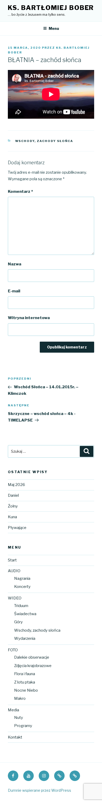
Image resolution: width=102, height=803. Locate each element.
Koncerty (22, 586)
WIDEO (14, 598)
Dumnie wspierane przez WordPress (39, 790)
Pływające (17, 527)
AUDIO (14, 571)
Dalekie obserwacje (31, 657)
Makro (20, 698)
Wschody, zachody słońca (37, 630)
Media (13, 710)
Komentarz (20, 191)
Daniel (13, 495)
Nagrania (22, 578)
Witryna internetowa (29, 317)
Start (12, 560)
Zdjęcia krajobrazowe (33, 665)
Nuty (18, 717)
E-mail (14, 291)
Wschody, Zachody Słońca (44, 141)
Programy (23, 725)
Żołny (13, 506)
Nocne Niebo (26, 690)
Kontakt (15, 737)
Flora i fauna (24, 673)
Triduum (21, 605)
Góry (18, 622)
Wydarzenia (24, 638)
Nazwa (14, 264)
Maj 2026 (16, 484)
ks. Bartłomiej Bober (51, 8)
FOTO (13, 650)
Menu (54, 28)
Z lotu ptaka (24, 682)
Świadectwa (25, 613)
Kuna (12, 517)
